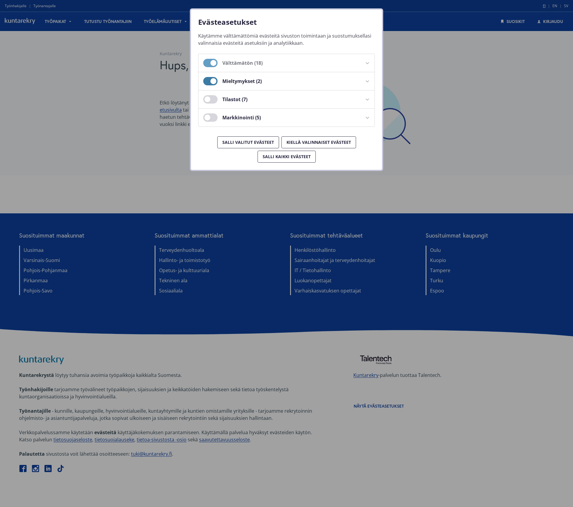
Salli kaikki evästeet (287, 156)
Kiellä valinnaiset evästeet (318, 142)
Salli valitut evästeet (248, 142)
